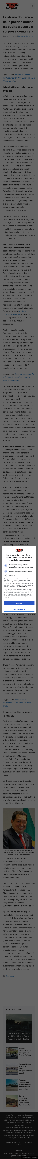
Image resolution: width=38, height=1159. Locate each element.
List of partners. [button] (23, 587)
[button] (19, 575)
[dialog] (19, 579)
